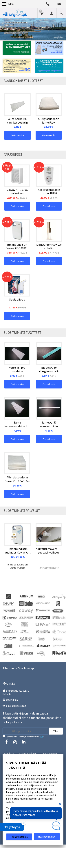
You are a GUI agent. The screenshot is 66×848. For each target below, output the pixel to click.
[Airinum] (26, 596)
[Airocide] (41, 596)
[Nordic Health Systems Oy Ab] (25, 631)
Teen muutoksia (19, 836)
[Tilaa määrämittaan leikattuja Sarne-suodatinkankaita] (17, 66)
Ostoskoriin (17, 135)
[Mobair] (10, 631)
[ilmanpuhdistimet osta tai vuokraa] (17, 48)
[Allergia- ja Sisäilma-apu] (15, 13)
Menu (11, 4)
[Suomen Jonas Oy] (26, 645)
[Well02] (41, 653)
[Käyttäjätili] (51, 13)
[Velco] (26, 652)
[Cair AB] (58, 603)
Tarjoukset (8, 753)
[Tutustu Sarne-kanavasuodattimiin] (49, 48)
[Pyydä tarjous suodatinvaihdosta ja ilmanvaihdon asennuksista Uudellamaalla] (49, 66)
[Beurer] (8, 603)
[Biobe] (26, 603)
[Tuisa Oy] (9, 653)
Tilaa (55, 731)
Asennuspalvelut (28, 753)
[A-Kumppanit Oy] (8, 596)
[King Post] (24, 624)
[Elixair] (26, 617)
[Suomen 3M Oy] (8, 646)
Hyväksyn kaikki (47, 836)
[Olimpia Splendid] (43, 631)
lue (41, 736)
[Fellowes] (43, 617)
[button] (12, 827)
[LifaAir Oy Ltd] (43, 624)
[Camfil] (9, 610)
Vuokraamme (50, 753)
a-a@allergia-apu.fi (16, 705)
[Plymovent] (10, 638)
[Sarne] (26, 638)
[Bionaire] (43, 603)
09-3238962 (12, 699)
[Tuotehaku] (61, 13)
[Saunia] (41, 638)
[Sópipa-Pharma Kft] (58, 638)
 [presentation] (58, 106)
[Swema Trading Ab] (43, 645)
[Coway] (26, 610)
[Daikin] (43, 610)
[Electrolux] (10, 617)
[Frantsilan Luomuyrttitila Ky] (8, 624)
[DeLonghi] (58, 610)
